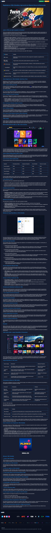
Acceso (47, 1)
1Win (30, 86)
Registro (41, 1)
